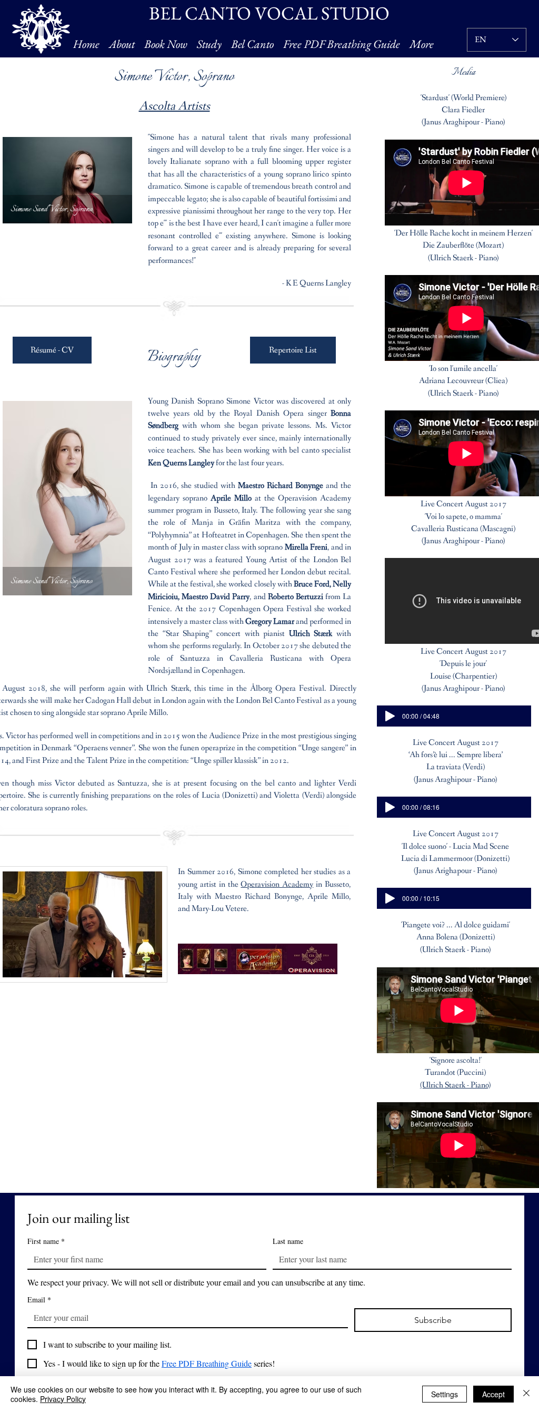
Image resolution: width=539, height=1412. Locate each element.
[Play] (390, 716)
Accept (493, 1394)
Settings (444, 1394)
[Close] (526, 1394)
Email (39, 1299)
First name (46, 1241)
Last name (288, 1241)
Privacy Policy (63, 1399)
